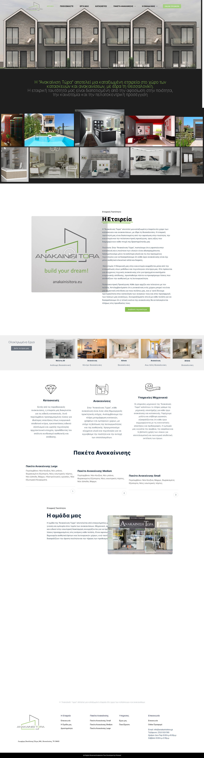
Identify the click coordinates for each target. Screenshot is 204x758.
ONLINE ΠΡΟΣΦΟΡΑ (172, 6)
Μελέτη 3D (60, 361)
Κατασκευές (101, 6)
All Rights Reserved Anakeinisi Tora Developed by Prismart (102, 755)
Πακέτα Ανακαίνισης (123, 6)
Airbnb (124, 361)
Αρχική (50, 6)
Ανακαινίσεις (102, 401)
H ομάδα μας (148, 6)
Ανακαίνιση (92, 361)
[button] (69, 254)
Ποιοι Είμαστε (66, 6)
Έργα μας (84, 6)
